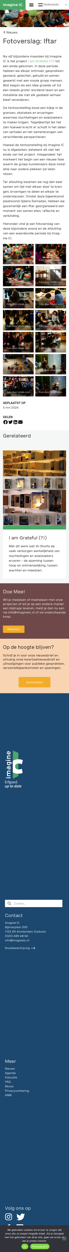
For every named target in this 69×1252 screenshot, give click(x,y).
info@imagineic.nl (21, 612)
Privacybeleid (40, 1246)
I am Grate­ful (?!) (41, 61)
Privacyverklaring (17, 1090)
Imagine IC (13, 4)
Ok (24, 1246)
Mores (9, 1086)
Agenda (10, 1073)
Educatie (11, 1077)
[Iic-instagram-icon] (8, 1216)
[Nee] (64, 1238)
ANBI (8, 1095)
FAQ (8, 1081)
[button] (31, 4)
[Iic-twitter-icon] (19, 1216)
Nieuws (10, 1068)
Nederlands (51, 4)
